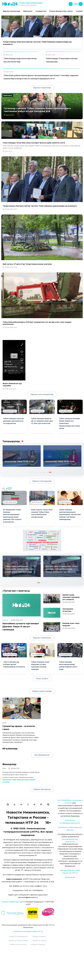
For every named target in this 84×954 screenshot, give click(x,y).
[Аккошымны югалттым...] (51, 613)
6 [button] (47, 472)
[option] (11, 11)
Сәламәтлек (41, 11)
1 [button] (30, 472)
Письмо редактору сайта (13, 902)
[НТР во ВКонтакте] (21, 804)
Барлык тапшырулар (42, 481)
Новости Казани (39, 936)
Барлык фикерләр (42, 789)
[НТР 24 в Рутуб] (41, 804)
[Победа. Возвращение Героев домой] (42, 540)
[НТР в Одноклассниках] (27, 804)
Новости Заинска (38, 944)
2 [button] (33, 472)
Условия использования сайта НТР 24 (28, 931)
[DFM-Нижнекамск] (32, 912)
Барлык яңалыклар (11, 11)
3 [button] (37, 472)
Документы (70, 877)
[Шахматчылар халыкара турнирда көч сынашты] (51, 598)
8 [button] (53, 472)
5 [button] (43, 472)
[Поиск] (71, 4)
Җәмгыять (27, 11)
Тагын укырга (42, 678)
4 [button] (40, 472)
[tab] (39, 34)
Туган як (5, 620)
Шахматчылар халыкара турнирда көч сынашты (71, 597)
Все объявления (42, 755)
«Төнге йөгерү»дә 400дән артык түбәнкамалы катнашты (14, 664)
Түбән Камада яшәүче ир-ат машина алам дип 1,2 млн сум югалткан (42, 421)
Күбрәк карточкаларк (42, 691)
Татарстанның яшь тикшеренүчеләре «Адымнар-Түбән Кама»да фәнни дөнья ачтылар (18, 779)
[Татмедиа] (12, 913)
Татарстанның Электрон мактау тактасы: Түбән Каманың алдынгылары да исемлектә (37, 43)
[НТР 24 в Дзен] (48, 804)
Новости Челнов (40, 940)
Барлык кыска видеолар (42, 394)
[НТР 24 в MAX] (8, 804)
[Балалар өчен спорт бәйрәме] (51, 627)
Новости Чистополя (18, 944)
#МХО (4, 723)
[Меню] (81, 4)
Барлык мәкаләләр (42, 638)
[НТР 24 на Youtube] (14, 804)
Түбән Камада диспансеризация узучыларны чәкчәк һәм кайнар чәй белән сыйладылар (70, 514)
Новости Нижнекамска (19, 936)
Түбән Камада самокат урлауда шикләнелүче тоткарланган (13, 421)
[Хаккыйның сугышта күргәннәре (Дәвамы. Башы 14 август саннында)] (21, 605)
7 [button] (50, 472)
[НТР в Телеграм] (34, 804)
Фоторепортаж (32, 558)
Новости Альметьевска (19, 940)
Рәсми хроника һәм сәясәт (61, 11)
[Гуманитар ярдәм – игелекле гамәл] (21, 708)
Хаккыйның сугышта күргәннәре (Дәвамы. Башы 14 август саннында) (20, 626)
